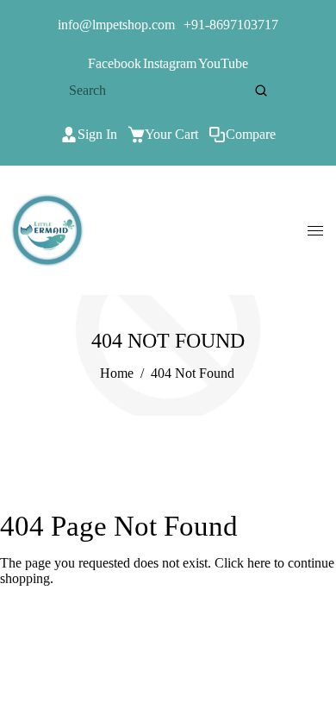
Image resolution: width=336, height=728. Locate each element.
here (259, 562)
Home (117, 373)
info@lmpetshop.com (116, 24)
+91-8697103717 (231, 24)
